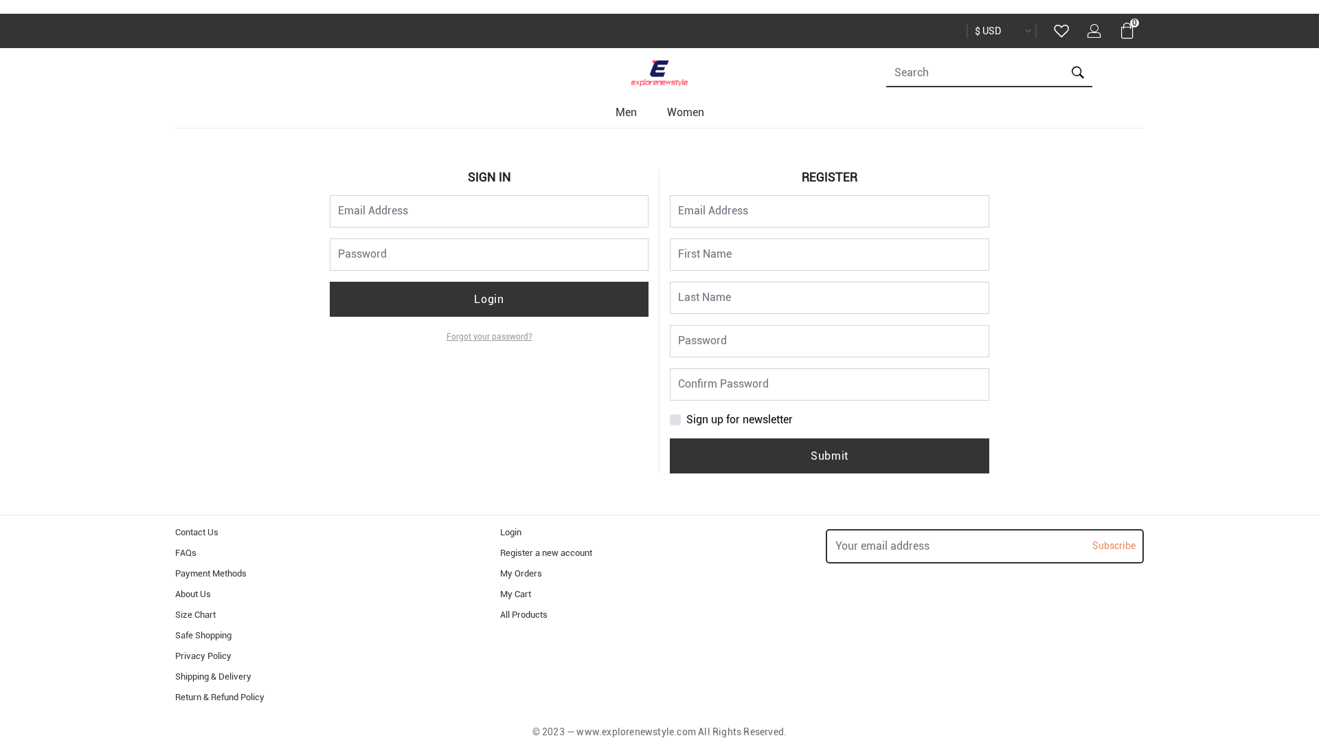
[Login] (1094, 33)
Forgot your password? (489, 337)
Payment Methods (211, 573)
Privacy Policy (203, 656)
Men (626, 112)
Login (489, 299)
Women (685, 112)
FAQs (185, 553)
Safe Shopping (203, 635)
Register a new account (546, 553)
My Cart (515, 594)
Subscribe (1114, 545)
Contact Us (196, 532)
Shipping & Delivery (213, 676)
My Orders (521, 573)
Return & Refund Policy (219, 697)
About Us (193, 594)
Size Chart (195, 615)
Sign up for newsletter (739, 419)
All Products (524, 615)
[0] (1127, 34)
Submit (829, 455)
